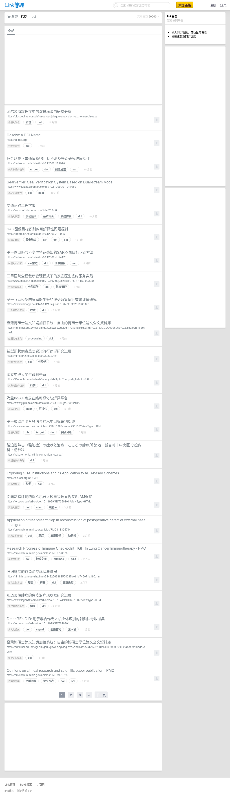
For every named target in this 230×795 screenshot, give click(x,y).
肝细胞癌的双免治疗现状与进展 (32, 571)
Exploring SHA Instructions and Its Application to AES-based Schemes (63, 473)
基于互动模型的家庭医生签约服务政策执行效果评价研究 (52, 299)
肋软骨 (72, 535)
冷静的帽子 (14, 484)
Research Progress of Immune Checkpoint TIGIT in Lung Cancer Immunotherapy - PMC (76, 548)
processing (35, 338)
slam (39, 507)
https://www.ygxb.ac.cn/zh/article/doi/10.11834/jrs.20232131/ (43, 403)
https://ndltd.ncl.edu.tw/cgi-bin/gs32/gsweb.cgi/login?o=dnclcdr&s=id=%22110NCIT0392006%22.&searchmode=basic (76, 649)
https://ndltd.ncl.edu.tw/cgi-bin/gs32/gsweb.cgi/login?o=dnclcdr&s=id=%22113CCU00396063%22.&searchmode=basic (76, 330)
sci (73, 681)
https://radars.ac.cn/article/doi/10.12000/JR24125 (36, 257)
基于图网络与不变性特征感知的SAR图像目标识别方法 (50, 252)
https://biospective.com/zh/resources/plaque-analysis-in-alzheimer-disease (52, 116)
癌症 (41, 535)
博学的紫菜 (14, 681)
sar (75, 169)
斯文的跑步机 (15, 582)
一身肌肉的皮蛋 (16, 310)
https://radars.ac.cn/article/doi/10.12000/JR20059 (36, 234)
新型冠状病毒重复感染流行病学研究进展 (39, 351)
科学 (32, 385)
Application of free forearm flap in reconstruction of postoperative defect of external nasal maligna (76, 522)
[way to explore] (14, 6)
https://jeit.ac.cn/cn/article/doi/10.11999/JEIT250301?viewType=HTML (49, 501)
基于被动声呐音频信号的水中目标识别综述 (41, 421)
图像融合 (31, 240)
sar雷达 (33, 263)
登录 (223, 5)
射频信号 (56, 629)
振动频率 (31, 216)
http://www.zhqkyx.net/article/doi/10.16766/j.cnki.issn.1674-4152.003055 (51, 280)
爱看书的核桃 (15, 361)
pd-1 (73, 559)
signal (40, 629)
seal (41, 193)
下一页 (101, 695)
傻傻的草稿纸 (15, 657)
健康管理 (61, 287)
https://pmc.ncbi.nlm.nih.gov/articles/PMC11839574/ (38, 529)
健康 (32, 606)
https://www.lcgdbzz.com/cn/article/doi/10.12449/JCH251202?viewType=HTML (54, 600)
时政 (32, 310)
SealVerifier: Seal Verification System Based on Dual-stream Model (60, 182)
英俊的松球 (14, 559)
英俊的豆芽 (14, 507)
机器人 (53, 507)
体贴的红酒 (14, 216)
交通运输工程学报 (21, 205)
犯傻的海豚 (14, 432)
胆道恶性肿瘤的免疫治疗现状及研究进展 (39, 595)
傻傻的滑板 (14, 122)
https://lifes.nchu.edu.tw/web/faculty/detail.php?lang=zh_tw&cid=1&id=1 (50, 379)
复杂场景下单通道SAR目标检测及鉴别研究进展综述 (48, 158)
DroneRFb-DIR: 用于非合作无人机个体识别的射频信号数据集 (56, 618)
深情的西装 (14, 239)
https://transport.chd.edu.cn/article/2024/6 (32, 210)
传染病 (42, 362)
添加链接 (184, 5)
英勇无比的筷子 (16, 385)
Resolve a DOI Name (24, 134)
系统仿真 (66, 216)
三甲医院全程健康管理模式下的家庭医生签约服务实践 (50, 275)
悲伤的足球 (14, 408)
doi (34, 16)
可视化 (43, 409)
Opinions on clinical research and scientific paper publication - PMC (60, 670)
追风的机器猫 (15, 535)
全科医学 (33, 287)
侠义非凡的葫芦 (16, 169)
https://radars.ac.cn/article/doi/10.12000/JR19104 (36, 163)
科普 (28, 122)
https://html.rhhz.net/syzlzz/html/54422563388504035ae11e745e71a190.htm (53, 576)
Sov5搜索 (26, 784)
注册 (213, 5)
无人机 (72, 629)
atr (45, 240)
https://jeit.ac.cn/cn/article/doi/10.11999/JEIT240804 (38, 623)
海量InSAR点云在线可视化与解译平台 (37, 398)
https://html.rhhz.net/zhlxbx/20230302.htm (32, 355)
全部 (11, 30)
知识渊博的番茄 (16, 606)
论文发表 (48, 681)
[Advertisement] (195, 116)
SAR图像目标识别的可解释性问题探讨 (37, 228)
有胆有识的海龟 (16, 460)
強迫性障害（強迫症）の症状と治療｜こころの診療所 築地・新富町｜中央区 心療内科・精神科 (74, 447)
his (27, 432)
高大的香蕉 (14, 629)
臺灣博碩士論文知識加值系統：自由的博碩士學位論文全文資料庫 (59, 322)
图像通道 (60, 169)
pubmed (59, 559)
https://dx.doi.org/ (17, 139)
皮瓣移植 (56, 535)
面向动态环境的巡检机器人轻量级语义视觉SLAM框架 (49, 496)
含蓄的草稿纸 (15, 286)
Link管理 (9, 784)
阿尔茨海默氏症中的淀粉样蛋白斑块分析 (39, 111)
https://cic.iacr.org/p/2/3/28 (22, 478)
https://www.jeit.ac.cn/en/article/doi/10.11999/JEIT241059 (41, 186)
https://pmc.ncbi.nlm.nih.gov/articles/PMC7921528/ (37, 675)
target (34, 169)
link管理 (12, 16)
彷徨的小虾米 (15, 263)
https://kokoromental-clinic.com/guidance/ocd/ (34, 454)
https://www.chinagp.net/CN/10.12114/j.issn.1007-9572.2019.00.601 (48, 304)
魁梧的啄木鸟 (15, 338)
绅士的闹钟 (14, 146)
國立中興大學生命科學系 (26, 374)
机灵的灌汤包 (15, 192)
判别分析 (66, 432)
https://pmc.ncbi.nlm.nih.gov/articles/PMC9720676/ (37, 553)
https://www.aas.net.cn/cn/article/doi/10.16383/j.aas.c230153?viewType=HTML (54, 426)
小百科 (41, 784)
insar (29, 409)
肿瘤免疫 (41, 559)
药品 (42, 582)
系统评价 (48, 216)
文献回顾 (31, 681)
